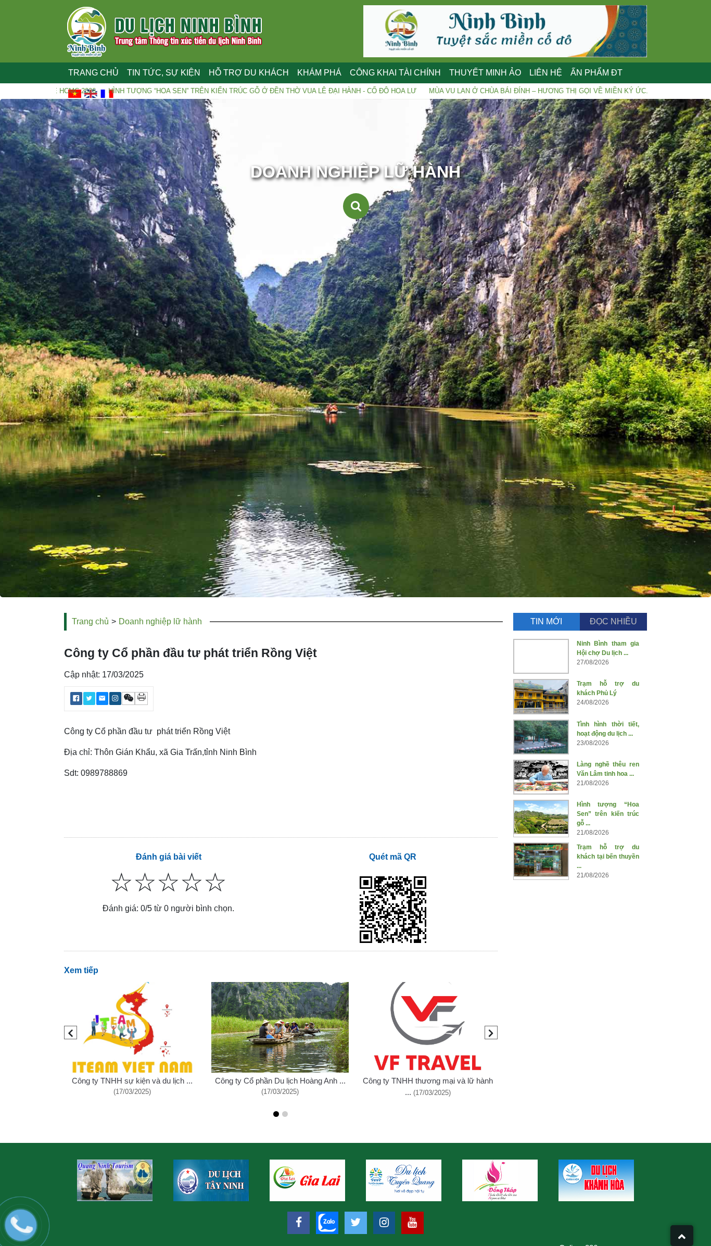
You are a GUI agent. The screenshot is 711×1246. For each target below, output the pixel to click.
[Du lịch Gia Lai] (115, 1180)
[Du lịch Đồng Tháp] (308, 1180)
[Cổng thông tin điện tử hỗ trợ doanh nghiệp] (596, 1180)
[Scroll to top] (681, 1235)
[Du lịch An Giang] (500, 1180)
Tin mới (546, 621)
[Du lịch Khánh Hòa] (404, 1180)
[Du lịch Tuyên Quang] (211, 1180)
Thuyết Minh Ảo (485, 72)
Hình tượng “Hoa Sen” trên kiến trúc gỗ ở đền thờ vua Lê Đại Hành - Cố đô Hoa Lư (186, 91)
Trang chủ (93, 72)
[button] (276, 1114)
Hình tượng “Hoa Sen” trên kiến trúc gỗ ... (608, 814)
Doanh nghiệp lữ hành (160, 621)
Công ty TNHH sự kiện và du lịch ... (132, 1081)
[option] (115, 1180)
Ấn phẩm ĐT (596, 72)
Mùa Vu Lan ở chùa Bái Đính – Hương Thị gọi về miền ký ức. (462, 91)
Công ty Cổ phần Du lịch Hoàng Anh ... (280, 1081)
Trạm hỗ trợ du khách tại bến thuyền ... (608, 857)
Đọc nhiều (613, 621)
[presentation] (70, 1032)
